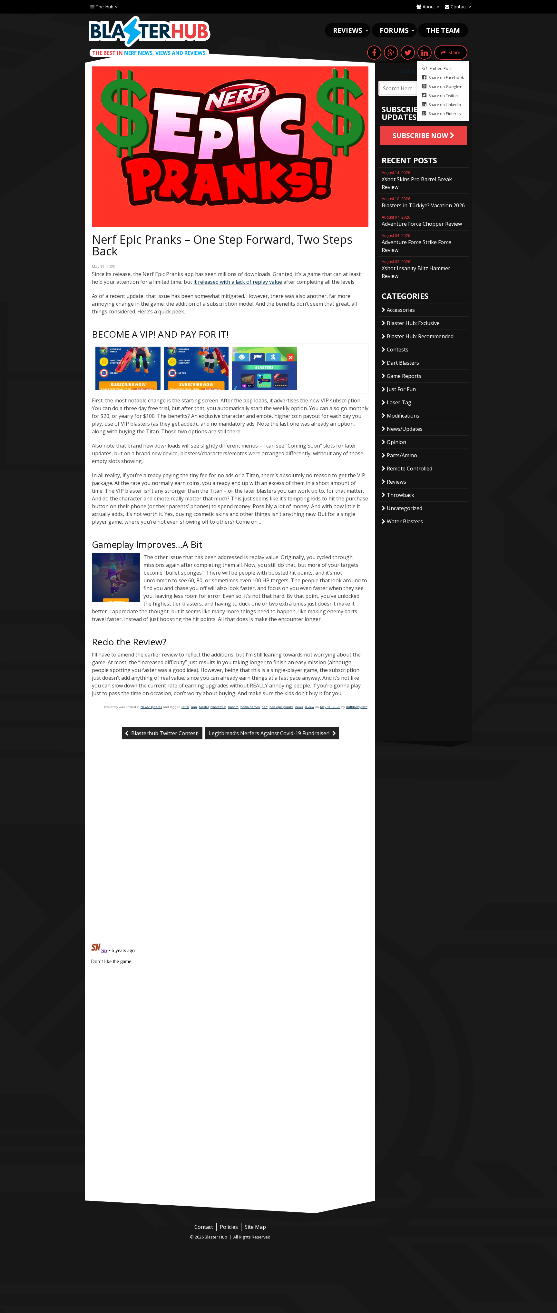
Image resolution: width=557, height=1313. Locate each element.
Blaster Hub (149, 31)
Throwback (400, 495)
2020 (185, 707)
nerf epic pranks (281, 707)
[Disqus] (230, 852)
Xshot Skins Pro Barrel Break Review (417, 181)
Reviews (347, 30)
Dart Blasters (403, 362)
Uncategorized (404, 508)
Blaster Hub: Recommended (420, 336)
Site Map (255, 1226)
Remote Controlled (409, 468)
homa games (250, 707)
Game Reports (404, 376)
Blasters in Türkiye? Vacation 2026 (423, 203)
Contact (458, 7)
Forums (394, 30)
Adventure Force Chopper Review (422, 221)
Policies (229, 1226)
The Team (443, 30)
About (428, 7)
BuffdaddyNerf (356, 707)
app (194, 707)
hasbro (233, 707)
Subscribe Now (421, 135)
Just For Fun (401, 389)
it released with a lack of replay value (237, 281)
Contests (397, 349)
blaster (204, 707)
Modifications (403, 415)
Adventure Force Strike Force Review (416, 243)
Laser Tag (399, 402)
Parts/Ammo (402, 455)
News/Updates (151, 707)
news (299, 707)
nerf (265, 707)
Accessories (401, 309)
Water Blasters (405, 521)
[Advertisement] (230, 1152)
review (309, 707)
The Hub (103, 7)
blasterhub (218, 707)
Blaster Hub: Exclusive (413, 323)
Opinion (396, 442)
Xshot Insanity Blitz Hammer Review (416, 270)
